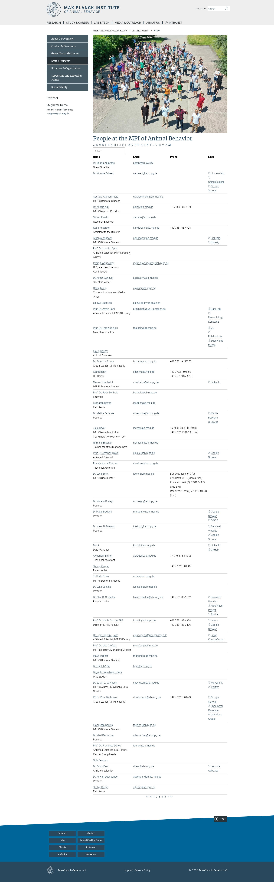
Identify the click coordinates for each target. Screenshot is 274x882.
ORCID (214, 520)
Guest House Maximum (65, 53)
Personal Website (214, 528)
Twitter (215, 614)
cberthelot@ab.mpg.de (146, 382)
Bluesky (215, 242)
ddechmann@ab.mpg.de (147, 697)
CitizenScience (216, 181)
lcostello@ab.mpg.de (145, 586)
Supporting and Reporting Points (66, 77)
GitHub (215, 549)
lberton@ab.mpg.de (144, 402)
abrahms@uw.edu (143, 162)
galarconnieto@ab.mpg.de (148, 196)
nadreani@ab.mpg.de (145, 173)
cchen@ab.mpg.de (143, 576)
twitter (214, 620)
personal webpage (214, 768)
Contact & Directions (63, 46)
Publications (215, 336)
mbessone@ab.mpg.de (146, 413)
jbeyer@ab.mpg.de (143, 427)
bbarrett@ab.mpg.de (144, 361)
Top (222, 819)
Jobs (63, 840)
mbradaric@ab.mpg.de (146, 511)
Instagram (91, 847)
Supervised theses (215, 343)
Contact (91, 833)
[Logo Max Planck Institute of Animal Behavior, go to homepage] (106, 9)
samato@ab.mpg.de (144, 217)
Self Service (91, 854)
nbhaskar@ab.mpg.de (145, 442)
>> (171, 796)
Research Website (214, 599)
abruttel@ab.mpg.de (144, 555)
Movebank (217, 682)
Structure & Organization (66, 68)
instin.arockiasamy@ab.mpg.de (151, 263)
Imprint (128, 870)
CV (212, 327)
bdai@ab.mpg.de (142, 666)
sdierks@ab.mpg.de (144, 787)
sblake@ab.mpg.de (144, 452)
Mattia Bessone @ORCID (213, 417)
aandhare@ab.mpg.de (145, 238)
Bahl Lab (216, 308)
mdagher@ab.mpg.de (145, 655)
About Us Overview (62, 38)
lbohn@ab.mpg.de (143, 473)
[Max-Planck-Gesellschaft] (52, 870)
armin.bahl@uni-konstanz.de (149, 308)
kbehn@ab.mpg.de (143, 371)
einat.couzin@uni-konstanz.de (150, 635)
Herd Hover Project (215, 608)
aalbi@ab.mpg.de (143, 206)
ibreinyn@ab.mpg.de (144, 526)
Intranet (175, 22)
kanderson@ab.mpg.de (146, 227)
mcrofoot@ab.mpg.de (145, 645)
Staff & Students (60, 60)
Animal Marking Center (91, 840)
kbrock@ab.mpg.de (144, 545)
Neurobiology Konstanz (215, 319)
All (169, 145)
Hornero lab (217, 173)
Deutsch (201, 8)
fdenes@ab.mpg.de (144, 745)
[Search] (226, 8)
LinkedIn (215, 238)
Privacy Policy (142, 870)
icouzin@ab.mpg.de (144, 620)
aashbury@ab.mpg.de (145, 277)
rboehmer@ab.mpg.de (145, 463)
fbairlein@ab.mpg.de (145, 327)
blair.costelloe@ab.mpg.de (148, 597)
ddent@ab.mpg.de (143, 766)
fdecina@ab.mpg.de (144, 724)
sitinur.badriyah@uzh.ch (146, 302)
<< (147, 796)
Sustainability (59, 87)
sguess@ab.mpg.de (59, 113)
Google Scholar (213, 188)
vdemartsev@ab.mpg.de (146, 735)
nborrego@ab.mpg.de (145, 501)
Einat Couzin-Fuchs (216, 637)
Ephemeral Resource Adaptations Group (215, 712)
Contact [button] (52, 98)
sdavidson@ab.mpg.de (146, 682)
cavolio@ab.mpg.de (144, 288)
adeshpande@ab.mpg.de (147, 776)
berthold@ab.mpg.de (145, 392)
